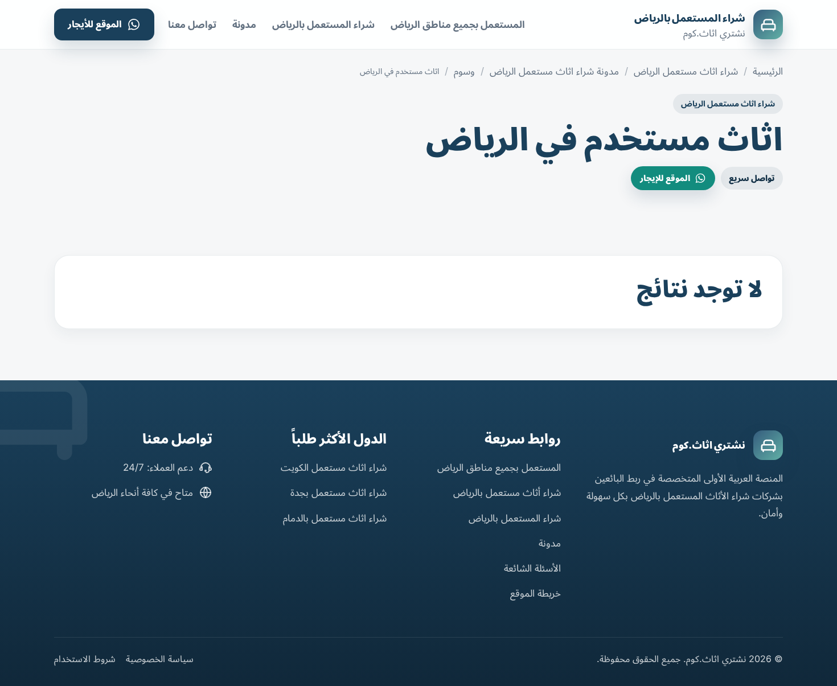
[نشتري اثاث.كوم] (768, 445)
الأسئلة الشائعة (532, 568)
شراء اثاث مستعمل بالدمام (335, 518)
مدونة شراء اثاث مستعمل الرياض (554, 71)
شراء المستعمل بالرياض (689, 18)
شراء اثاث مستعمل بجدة (338, 492)
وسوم (464, 71)
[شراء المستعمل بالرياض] (768, 24)
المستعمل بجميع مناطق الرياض (458, 24)
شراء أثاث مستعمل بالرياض (507, 492)
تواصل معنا (192, 24)
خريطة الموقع (535, 593)
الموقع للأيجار (95, 24)
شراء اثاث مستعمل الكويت (334, 467)
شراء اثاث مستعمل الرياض (686, 71)
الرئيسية (768, 71)
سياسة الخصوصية (160, 658)
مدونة (244, 24)
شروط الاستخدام (85, 658)
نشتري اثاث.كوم (708, 445)
